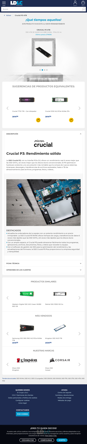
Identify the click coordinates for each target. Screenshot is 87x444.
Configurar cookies (23, 400)
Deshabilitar (28, 440)
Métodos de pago (64, 400)
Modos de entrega (64, 398)
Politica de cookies (30, 398)
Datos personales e (15, 398)
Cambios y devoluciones (64, 395)
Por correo (22, 414)
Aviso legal (22, 403)
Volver (8, 15)
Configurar (46, 440)
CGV (13, 395)
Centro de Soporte (64, 392)
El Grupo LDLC (22, 392)
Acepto (62, 440)
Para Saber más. (51, 435)
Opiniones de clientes (25, 395)
